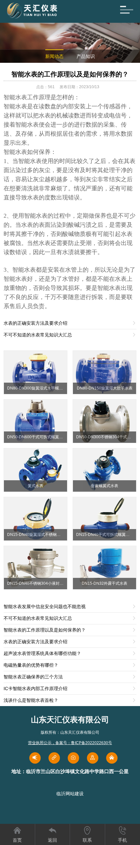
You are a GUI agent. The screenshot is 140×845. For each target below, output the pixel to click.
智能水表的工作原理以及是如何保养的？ (70, 74)
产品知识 (86, 56)
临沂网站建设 (70, 793)
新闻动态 (54, 56)
